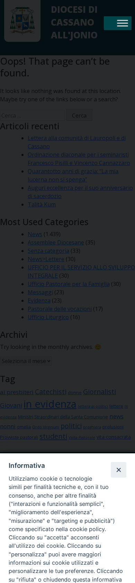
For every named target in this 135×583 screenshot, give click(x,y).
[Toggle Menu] (122, 23)
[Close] (118, 469)
